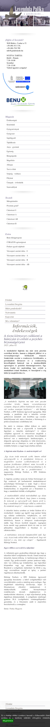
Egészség (10, 151)
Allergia (10, 164)
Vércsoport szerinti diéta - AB (18, 264)
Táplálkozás (11, 142)
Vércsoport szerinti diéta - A (17, 255)
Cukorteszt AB (12, 219)
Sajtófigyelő (11, 138)
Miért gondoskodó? (13, 308)
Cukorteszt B (11, 223)
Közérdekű (11, 124)
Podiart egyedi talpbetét (16, 246)
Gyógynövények (13, 129)
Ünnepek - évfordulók (15, 182)
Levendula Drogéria (13, 304)
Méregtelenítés (12, 201)
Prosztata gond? (13, 205)
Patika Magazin (16, 608)
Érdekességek (12, 120)
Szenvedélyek (12, 187)
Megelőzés (11, 160)
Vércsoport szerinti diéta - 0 (17, 251)
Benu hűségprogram (14, 237)
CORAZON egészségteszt (16, 242)
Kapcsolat (9, 316)
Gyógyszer (11, 133)
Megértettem (8, 720)
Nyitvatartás (10, 312)
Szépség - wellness (14, 173)
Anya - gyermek (13, 147)
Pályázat (10, 178)
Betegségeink (12, 156)
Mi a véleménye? (12, 321)
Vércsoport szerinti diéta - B (17, 260)
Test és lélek (11, 169)
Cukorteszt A (12, 214)
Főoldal (8, 300)
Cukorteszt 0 (11, 210)
